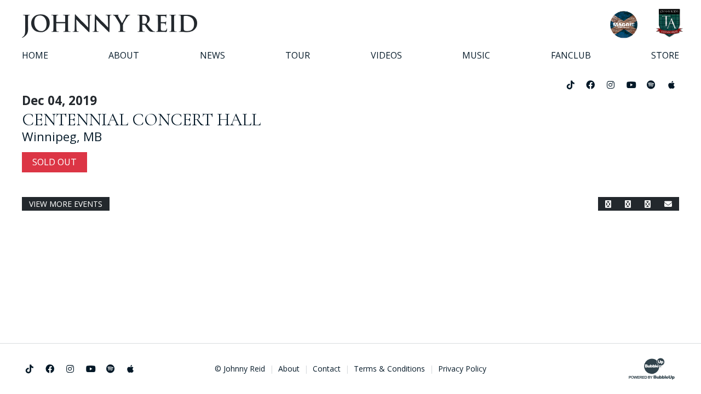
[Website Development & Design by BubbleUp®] (651, 369)
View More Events (65, 204)
